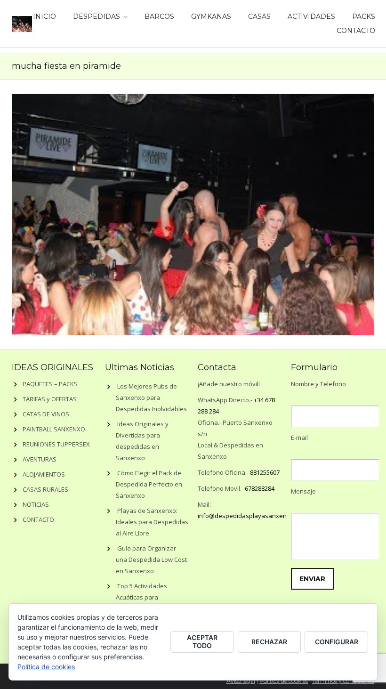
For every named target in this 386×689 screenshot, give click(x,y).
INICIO (44, 16)
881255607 (265, 472)
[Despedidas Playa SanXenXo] (22, 22)
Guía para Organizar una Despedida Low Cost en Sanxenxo (151, 559)
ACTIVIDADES (311, 16)
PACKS (363, 16)
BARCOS (159, 16)
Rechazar (269, 642)
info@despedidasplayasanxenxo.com (252, 515)
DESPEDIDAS (96, 16)
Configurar (336, 642)
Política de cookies (283, 680)
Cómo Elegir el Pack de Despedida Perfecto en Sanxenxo (149, 484)
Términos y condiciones (343, 680)
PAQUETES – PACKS (50, 384)
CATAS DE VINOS (46, 414)
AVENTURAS (39, 459)
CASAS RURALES (45, 489)
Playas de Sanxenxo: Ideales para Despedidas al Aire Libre (152, 521)
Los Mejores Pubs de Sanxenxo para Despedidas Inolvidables (151, 397)
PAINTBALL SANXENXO (54, 429)
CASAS (259, 16)
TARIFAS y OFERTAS (50, 399)
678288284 (259, 488)
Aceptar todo (202, 641)
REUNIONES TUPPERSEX (56, 444)
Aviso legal (240, 680)
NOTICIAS (36, 504)
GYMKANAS (211, 16)
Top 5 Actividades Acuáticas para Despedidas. (141, 597)
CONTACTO (356, 30)
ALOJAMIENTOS (44, 474)
